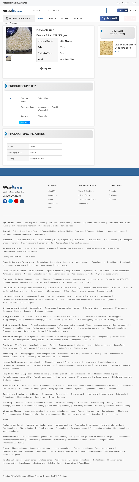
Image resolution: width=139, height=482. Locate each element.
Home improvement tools (46, 357)
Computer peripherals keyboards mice (17, 282)
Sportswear (79, 231)
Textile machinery (97, 402)
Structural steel (53, 288)
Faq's (50, 208)
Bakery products (38, 340)
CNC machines (23, 388)
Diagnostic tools (62, 243)
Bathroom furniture (10, 348)
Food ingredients (31, 337)
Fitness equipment (19, 448)
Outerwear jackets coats (23, 234)
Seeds (42, 223)
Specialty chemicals (55, 271)
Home (40, 18)
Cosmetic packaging (121, 428)
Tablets (42, 296)
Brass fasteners (98, 262)
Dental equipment (84, 365)
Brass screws (20, 265)
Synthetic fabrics (45, 460)
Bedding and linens (10, 357)
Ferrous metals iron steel (33, 411)
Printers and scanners (61, 279)
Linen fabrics (85, 460)
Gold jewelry (35, 394)
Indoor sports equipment (62, 448)
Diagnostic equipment (53, 362)
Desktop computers (64, 296)
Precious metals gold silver (88, 411)
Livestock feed (67, 226)
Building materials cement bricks (31, 288)
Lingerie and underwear (116, 231)
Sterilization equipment (12, 368)
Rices (18, 223)
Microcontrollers (65, 308)
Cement (86, 414)
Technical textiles (9, 463)
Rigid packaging (26, 428)
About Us (52, 191)
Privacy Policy (84, 195)
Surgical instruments (73, 362)
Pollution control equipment (43, 328)
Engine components (10, 243)
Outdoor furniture (49, 345)
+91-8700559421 (12, 196)
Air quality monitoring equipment (43, 325)
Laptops (28, 279)
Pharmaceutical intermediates (52, 440)
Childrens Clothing (65, 231)
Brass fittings (42, 262)
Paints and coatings (121, 271)
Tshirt (15, 231)
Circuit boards (50, 308)
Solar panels (28, 316)
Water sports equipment (104, 448)
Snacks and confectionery (57, 340)
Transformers (107, 308)
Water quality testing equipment (71, 325)
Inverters (89, 316)
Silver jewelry (47, 394)
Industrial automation (107, 388)
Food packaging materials (65, 337)
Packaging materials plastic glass (39, 425)
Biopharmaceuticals (122, 436)
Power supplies (121, 308)
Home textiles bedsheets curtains (32, 463)
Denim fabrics (70, 463)
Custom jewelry (40, 397)
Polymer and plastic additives (107, 274)
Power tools (116, 288)
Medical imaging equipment (44, 365)
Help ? (134, 3)
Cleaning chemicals (61, 274)
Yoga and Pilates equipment (91, 451)
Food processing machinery (33, 406)
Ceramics (96, 414)
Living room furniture (84, 345)
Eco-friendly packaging (44, 428)
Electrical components (75, 385)
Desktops (19, 279)
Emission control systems (66, 328)
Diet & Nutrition (9, 251)
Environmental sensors (12, 331)
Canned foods (88, 340)
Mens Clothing (33, 231)
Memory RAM (85, 282)
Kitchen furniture (120, 345)
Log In (134, 10)
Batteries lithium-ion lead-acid (60, 316)
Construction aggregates (50, 414)
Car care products (46, 243)
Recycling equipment (121, 325)
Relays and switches (91, 308)
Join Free (123, 10)
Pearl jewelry (93, 394)
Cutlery (104, 354)
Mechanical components (96, 385)
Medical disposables (108, 362)
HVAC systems (70, 291)
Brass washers (46, 265)
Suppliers (78, 18)
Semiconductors (36, 308)
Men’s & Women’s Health (27, 251)
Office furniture (20, 345)
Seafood (6, 340)
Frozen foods (75, 340)
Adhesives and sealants (12, 274)
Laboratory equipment (66, 365)
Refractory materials (110, 414)
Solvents (27, 274)
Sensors (77, 308)
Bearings (69, 388)
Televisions (79, 296)
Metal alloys (123, 411)
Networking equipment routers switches (88, 279)
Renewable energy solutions (112, 319)
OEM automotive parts (26, 240)
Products (52, 18)
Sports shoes (41, 451)
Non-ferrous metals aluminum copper (60, 411)
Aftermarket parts (44, 240)
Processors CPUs (70, 282)
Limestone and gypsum (71, 414)
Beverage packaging (79, 428)
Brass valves (55, 262)
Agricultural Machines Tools (94, 223)
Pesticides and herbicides (48, 226)
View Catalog (25, 122)
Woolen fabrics (60, 460)
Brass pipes (68, 262)
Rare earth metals (109, 411)
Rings (51, 397)
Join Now (130, 18)
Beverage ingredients (86, 337)
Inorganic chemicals (73, 271)
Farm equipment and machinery (23, 226)
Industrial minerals (30, 414)
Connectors (7, 311)
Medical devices (36, 362)
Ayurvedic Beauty (114, 248)
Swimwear (7, 234)
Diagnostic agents (107, 440)
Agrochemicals (90, 271)
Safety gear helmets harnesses (15, 291)
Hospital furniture (90, 362)
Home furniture (35, 345)
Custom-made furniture (47, 348)
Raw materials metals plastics (52, 385)
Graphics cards (41, 282)
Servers (37, 279)
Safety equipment (56, 388)
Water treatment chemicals (82, 274)
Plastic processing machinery (58, 406)
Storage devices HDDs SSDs (117, 279)
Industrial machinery (30, 385)
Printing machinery (114, 402)
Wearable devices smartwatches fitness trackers (22, 299)
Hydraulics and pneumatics (86, 388)
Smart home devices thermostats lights (18, 302)
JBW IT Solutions (60, 476)
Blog (118, 3)
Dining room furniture (103, 345)
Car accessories (110, 240)
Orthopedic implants (102, 365)
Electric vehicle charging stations (38, 319)
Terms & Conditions (86, 191)
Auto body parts (126, 240)
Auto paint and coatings (80, 243)
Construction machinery (70, 288)
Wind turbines (40, 316)
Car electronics (80, 240)
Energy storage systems (12, 319)
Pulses (5, 226)
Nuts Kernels (65, 223)
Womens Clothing (49, 231)
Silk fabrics (73, 460)
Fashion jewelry (107, 394)
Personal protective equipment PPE (17, 365)
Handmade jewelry (24, 397)
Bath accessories (27, 357)
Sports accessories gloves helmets (63, 451)
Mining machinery (123, 406)
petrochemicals (104, 271)
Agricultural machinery (43, 402)
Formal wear (40, 234)
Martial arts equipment (11, 454)
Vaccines (93, 440)
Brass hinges (112, 262)
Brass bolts (33, 265)
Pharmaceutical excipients (77, 440)
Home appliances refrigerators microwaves (83, 299)
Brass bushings (61, 265)
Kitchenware (63, 354)
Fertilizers (77, 223)
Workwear (90, 231)
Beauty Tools (30, 257)
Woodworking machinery (104, 406)
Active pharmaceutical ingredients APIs (36, 436)
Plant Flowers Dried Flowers (119, 223)
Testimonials (83, 204)
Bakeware (95, 354)
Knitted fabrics (99, 460)
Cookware (85, 354)
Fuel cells (57, 319)
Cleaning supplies (27, 354)
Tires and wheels (95, 240)
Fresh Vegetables (30, 223)
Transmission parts (28, 243)
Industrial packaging (10, 431)
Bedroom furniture (66, 345)
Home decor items (117, 354)
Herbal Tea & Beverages (95, 248)
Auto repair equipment (62, 240)
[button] (19, 18)
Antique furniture (65, 348)
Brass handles (126, 262)
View (117, 51)
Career (50, 199)
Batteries (17, 311)
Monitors (46, 279)
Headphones (106, 296)
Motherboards (55, 282)
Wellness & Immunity (47, 248)
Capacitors (28, 311)
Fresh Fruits (52, 223)
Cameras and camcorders (54, 299)
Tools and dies (8, 388)
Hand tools (128, 288)
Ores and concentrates (12, 414)
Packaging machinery (11, 406)
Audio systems (93, 296)
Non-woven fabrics (114, 460)
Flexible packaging (10, 428)
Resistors (39, 311)
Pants (22, 231)
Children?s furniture (27, 348)
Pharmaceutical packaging (100, 428)
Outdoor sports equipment (39, 448)
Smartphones (32, 296)
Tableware (74, 354)
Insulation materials (105, 291)
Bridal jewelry (121, 394)
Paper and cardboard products (86, 425)
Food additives (47, 337)
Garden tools (64, 357)
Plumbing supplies (37, 291)
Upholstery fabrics (55, 463)
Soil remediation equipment (57, 331)
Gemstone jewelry (78, 394)
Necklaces (60, 397)
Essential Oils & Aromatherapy (71, 248)
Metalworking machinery (82, 406)
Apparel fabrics (85, 463)
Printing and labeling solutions (112, 425)
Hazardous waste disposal (33, 331)
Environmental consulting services (16, 328)
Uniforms (100, 231)
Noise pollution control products (92, 328)
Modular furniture (80, 348)
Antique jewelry (9, 397)
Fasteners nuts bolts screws (120, 385)
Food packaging (62, 428)
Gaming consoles (109, 299)
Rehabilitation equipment (122, 365)
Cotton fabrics (30, 460)
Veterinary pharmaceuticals (13, 440)
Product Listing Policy (87, 199)
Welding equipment (38, 388)
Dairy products (103, 337)
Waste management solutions (98, 325)
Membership (53, 204)
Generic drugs (81, 436)
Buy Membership (110, 18)
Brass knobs (8, 265)
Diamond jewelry (62, 394)
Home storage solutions (46, 354)
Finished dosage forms (64, 436)
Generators (79, 316)
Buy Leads (65, 18)
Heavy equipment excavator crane (96, 288)
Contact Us (125, 3)
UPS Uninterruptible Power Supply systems (81, 319)
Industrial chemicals (36, 271)
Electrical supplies (54, 291)
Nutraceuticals (32, 440)
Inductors (49, 311)
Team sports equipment (83, 448)
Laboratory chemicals (42, 274)
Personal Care (31, 248)
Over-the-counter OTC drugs (100, 436)
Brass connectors (82, 262)
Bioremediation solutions (116, 328)
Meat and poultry (118, 337)
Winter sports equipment (12, 451)
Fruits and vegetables (20, 340)
